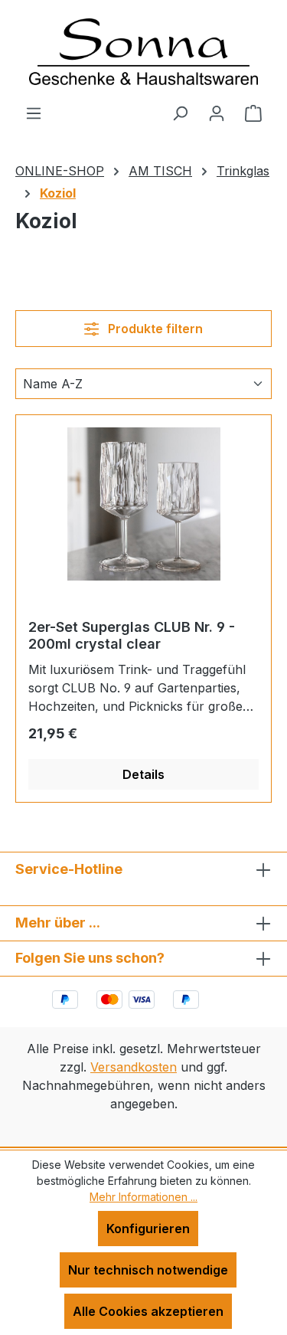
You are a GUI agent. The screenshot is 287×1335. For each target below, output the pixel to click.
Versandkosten (133, 1067)
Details (143, 774)
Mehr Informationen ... (143, 1196)
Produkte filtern (154, 328)
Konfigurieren (148, 1228)
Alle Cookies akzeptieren (148, 1311)
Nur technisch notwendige (148, 1270)
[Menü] (33, 112)
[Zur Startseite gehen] (144, 51)
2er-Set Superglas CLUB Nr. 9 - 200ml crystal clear (131, 635)
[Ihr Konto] (216, 112)
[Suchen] (179, 112)
